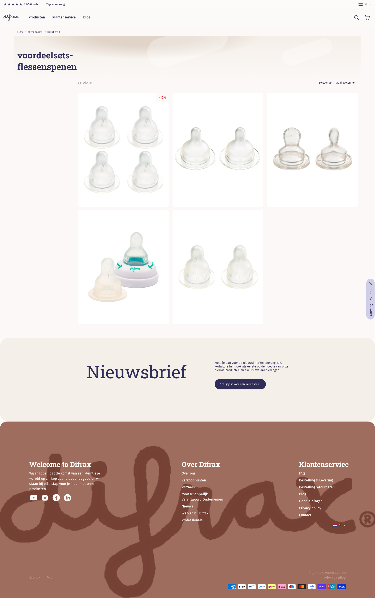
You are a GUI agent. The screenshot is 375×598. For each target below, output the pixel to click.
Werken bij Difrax (195, 513)
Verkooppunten (194, 480)
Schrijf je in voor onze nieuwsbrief (240, 384)
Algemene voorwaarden (327, 573)
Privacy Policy (335, 578)
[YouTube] (33, 497)
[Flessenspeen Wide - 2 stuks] (218, 150)
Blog (86, 17)
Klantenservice (64, 17)
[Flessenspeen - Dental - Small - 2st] (312, 150)
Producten (37, 17)
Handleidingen (310, 501)
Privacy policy (310, 508)
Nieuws (187, 506)
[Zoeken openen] (356, 17)
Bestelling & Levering (316, 480)
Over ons (188, 473)
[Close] (371, 283)
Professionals (192, 520)
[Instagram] (45, 497)
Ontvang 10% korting (371, 302)
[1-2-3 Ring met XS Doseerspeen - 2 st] (123, 267)
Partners (188, 487)
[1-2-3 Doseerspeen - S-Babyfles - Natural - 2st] (218, 267)
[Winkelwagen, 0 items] (367, 17)
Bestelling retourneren (317, 487)
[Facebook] (56, 497)
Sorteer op (325, 82)
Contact (305, 515)
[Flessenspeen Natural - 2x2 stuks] (123, 150)
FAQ (302, 473)
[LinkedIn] (67, 497)
